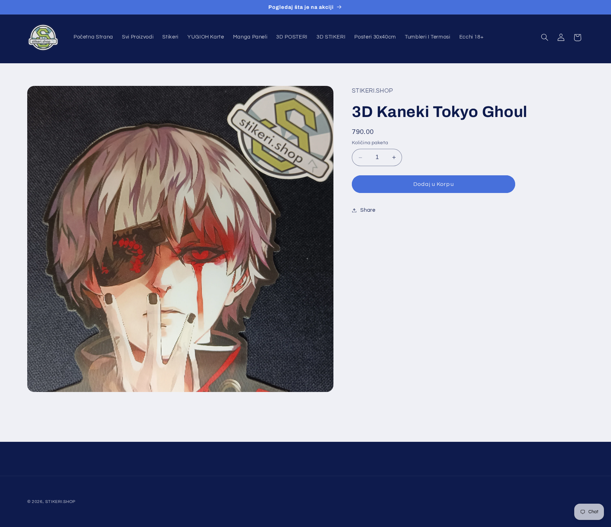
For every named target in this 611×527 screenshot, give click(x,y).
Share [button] (367, 210)
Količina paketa (370, 143)
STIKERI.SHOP (60, 502)
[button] (544, 37)
